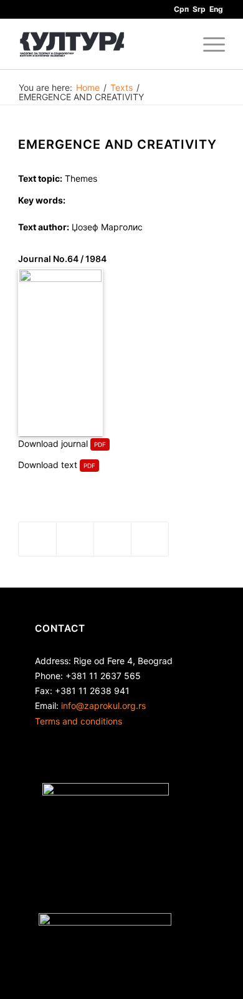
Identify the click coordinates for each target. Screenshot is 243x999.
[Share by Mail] (149, 539)
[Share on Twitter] (75, 539)
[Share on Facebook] (37, 539)
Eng (216, 9)
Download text (47, 464)
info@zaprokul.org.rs (103, 705)
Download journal (53, 443)
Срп (181, 9)
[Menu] (208, 44)
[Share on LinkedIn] (112, 539)
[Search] (178, 44)
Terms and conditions (78, 721)
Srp (199, 9)
